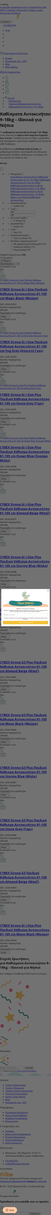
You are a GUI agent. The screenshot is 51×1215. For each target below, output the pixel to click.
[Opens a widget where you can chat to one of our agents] (10, 1210)
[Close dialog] (48, 590)
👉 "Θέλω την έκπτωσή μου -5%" (25, 622)
